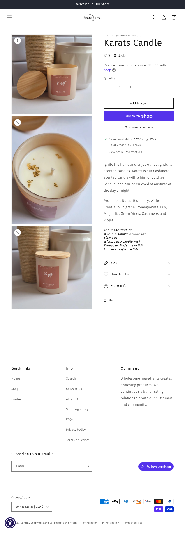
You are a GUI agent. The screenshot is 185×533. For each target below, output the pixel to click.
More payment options (139, 127)
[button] (9, 17)
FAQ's (70, 419)
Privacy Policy (76, 429)
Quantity (109, 78)
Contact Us (74, 389)
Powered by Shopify (65, 522)
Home (15, 378)
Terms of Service (78, 440)
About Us (73, 399)
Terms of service (132, 522)
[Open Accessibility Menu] (10, 522)
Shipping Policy (77, 409)
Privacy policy (110, 522)
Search (71, 378)
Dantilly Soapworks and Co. (37, 522)
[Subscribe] (87, 466)
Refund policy (90, 522)
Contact (17, 399)
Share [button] (112, 300)
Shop (15, 389)
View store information (125, 152)
